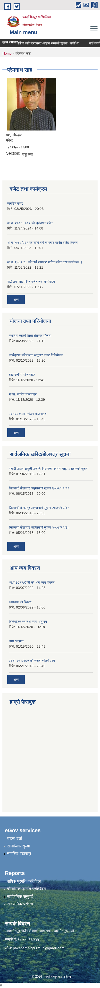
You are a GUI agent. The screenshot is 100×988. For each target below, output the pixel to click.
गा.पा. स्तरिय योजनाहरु (23, 394)
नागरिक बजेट (15, 203)
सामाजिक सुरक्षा (18, 846)
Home (7, 53)
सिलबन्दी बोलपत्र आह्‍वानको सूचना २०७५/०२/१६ (39, 488)
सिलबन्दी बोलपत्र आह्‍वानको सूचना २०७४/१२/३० (39, 527)
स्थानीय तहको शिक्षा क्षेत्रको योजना (30, 335)
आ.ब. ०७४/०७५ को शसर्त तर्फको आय (32, 661)
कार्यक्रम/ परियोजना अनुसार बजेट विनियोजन (36, 355)
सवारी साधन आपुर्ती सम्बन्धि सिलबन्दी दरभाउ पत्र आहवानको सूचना (48, 469)
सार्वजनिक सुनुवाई (20, 896)
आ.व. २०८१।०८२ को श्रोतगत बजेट (30, 223)
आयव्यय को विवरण (20, 602)
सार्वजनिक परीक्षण (20, 904)
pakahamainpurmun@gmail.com (39, 948)
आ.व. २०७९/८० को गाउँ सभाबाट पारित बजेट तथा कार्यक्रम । (44, 262)
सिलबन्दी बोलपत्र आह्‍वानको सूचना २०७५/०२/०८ (39, 508)
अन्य (16, 299)
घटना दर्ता (14, 838)
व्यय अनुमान (16, 641)
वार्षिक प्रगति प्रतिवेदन (24, 881)
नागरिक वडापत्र (19, 853)
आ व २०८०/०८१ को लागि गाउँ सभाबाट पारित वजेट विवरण (42, 242)
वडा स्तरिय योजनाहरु (22, 375)
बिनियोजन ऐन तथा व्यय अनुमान (28, 621)
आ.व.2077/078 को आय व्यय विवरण (32, 582)
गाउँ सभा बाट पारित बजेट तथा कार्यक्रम (31, 282)
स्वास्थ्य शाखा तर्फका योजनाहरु (28, 414)
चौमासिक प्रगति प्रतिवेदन (26, 889)
